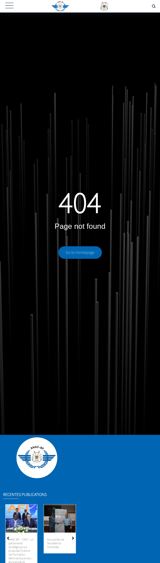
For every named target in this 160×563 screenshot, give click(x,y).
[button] (73, 538)
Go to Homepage (80, 252)
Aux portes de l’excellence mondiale (55, 543)
